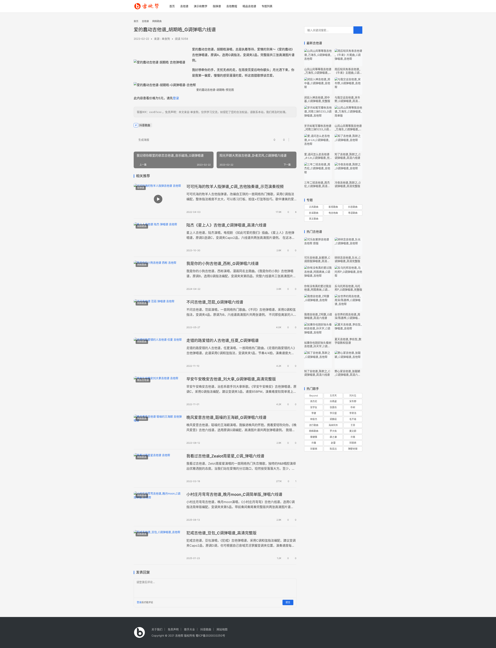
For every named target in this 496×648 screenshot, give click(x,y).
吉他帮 (179, 635)
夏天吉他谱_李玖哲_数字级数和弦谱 (348, 340)
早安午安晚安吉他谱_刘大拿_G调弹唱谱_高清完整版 (231, 379)
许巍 (313, 442)
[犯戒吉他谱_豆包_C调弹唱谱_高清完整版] (158, 545)
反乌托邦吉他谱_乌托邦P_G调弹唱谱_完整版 (348, 287)
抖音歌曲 (144, 125)
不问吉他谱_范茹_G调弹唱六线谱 (214, 302)
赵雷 (333, 442)
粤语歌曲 (352, 212)
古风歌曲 (313, 206)
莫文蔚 (352, 431)
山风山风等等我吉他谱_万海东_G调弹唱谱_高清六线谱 (317, 70)
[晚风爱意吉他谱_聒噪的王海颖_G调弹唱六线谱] (158, 430)
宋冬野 (352, 401)
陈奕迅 (333, 448)
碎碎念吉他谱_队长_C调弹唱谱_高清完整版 (348, 259)
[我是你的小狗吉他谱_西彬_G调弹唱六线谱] (158, 276)
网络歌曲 (141, 226)
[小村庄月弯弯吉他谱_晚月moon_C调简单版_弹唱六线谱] (158, 507)
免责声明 (173, 629)
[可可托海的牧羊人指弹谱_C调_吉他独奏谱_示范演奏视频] (158, 199)
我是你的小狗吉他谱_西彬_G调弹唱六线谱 (222, 263)
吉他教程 (231, 6)
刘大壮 (352, 395)
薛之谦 (333, 437)
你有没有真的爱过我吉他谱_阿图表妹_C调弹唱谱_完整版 (317, 287)
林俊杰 (313, 419)
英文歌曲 (313, 218)
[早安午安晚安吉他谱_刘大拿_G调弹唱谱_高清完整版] (158, 391)
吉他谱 (184, 6)
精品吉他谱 (249, 6)
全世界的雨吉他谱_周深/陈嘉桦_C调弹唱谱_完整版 (348, 316)
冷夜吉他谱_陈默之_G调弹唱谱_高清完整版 (348, 184)
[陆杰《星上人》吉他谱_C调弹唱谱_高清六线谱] (158, 237)
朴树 (352, 407)
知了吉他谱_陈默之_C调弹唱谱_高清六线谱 (348, 156)
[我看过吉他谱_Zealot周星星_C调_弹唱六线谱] (158, 468)
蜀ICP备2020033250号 (210, 635)
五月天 (333, 395)
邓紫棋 (313, 448)
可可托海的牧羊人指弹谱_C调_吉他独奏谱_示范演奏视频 (235, 186)
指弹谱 (217, 6)
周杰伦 (313, 401)
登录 (176, 98)
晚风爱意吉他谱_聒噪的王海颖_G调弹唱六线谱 (226, 417)
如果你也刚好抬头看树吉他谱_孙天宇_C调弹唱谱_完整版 (317, 344)
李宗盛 (333, 413)
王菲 (352, 425)
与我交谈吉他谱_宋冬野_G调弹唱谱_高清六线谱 (348, 99)
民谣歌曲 (313, 212)
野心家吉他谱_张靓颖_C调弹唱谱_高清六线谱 (348, 372)
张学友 (313, 407)
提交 (288, 602)
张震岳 (333, 407)
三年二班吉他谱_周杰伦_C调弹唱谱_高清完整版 (317, 184)
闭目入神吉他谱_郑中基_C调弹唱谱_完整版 (317, 99)
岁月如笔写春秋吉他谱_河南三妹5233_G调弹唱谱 (318, 127)
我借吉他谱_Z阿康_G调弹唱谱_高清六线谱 (318, 316)
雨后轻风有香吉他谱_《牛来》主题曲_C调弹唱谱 (348, 70)
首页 (172, 6)
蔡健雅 (313, 437)
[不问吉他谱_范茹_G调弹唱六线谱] (158, 314)
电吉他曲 (333, 212)
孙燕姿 (333, 401)
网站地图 (222, 629)
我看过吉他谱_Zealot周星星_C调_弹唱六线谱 (225, 456)
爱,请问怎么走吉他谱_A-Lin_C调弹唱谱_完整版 (317, 156)
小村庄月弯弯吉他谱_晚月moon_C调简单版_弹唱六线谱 (234, 494)
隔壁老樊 (352, 448)
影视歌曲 (333, 206)
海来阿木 (333, 425)
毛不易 (352, 419)
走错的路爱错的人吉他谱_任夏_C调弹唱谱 (222, 340)
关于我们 (157, 629)
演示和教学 (200, 6)
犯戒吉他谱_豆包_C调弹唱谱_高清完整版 (221, 533)
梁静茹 (333, 419)
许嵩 (352, 437)
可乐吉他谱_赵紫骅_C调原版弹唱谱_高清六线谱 (317, 259)
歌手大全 (189, 629)
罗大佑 (333, 431)
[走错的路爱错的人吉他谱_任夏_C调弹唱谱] (158, 353)
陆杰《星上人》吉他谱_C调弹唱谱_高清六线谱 (226, 225)
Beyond (313, 395)
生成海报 (143, 139)
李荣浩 (352, 413)
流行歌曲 (313, 425)
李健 (313, 413)
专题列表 (267, 6)
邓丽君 (352, 442)
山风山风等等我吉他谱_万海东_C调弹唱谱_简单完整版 (348, 127)
